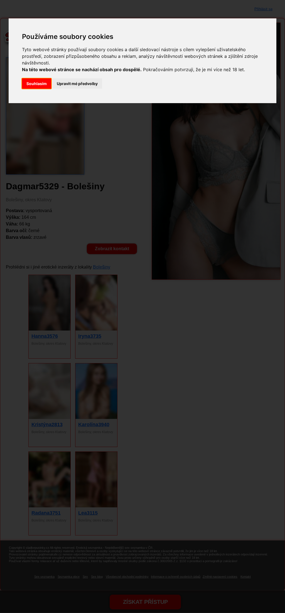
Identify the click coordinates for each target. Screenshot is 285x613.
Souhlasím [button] (36, 83)
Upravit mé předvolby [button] (77, 83)
